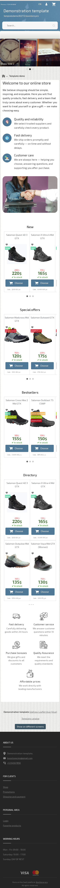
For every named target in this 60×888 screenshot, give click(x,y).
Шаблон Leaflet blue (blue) (43, 712)
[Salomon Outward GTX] (42, 336)
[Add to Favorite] (6, 244)
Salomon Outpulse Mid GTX (17, 545)
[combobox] (30, 25)
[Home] (3, 76)
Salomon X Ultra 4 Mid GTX (42, 236)
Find (54, 25)
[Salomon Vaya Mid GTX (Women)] (43, 563)
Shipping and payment (14, 796)
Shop (5, 787)
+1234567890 (14, 763)
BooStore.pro (42, 882)
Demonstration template (26, 11)
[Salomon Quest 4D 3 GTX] (16, 254)
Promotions (9, 791)
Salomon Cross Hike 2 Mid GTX (17, 402)
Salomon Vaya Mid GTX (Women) (43, 545)
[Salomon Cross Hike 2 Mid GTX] (16, 417)
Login (5, 820)
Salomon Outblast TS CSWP (42, 402)
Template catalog (30, 718)
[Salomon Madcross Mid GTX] (16, 334)
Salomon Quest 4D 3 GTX (16, 236)
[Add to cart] (16, 283)
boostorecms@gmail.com (19, 758)
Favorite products (12, 825)
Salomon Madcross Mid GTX (17, 319)
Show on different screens (30, 726)
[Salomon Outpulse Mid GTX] (17, 560)
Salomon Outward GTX (42, 317)
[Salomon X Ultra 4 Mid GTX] (42, 254)
